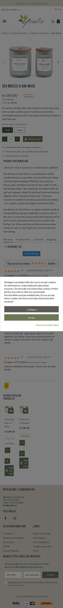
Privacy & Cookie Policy (47, 325)
